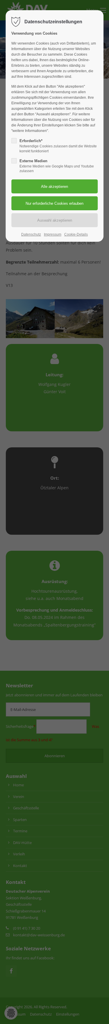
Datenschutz (31, 234)
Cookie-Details (76, 234)
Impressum (52, 234)
